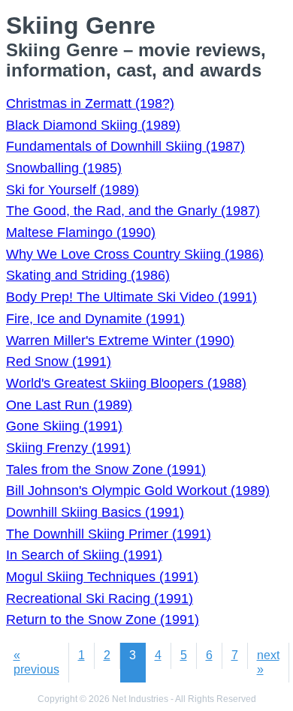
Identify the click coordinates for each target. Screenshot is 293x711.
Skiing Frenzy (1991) (68, 447)
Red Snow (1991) (58, 361)
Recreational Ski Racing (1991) (99, 598)
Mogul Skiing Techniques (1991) (102, 576)
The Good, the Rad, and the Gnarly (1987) (133, 210)
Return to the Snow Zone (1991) (102, 619)
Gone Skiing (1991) (64, 426)
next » (268, 662)
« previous (36, 662)
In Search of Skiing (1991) (84, 555)
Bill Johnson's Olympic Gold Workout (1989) (138, 490)
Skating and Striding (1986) (88, 275)
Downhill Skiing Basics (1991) (95, 512)
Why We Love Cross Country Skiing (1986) (135, 254)
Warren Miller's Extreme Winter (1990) (120, 340)
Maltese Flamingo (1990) (81, 232)
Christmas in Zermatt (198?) (90, 103)
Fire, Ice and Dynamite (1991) (95, 318)
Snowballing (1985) (64, 168)
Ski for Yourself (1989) (72, 189)
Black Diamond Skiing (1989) (93, 125)
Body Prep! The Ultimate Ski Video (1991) (131, 297)
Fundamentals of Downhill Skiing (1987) (125, 146)
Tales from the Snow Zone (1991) (106, 469)
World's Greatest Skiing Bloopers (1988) (126, 383)
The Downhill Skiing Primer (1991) (108, 534)
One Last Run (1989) (69, 405)
